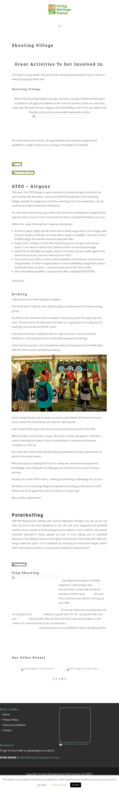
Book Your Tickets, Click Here (58, 497)
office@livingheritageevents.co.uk (39, 757)
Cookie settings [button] (58, 784)
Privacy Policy (10, 719)
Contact (7, 730)
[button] (54, 679)
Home (6, 714)
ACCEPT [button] (75, 784)
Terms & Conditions (14, 725)
